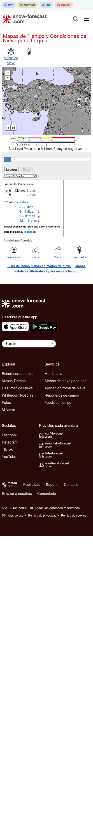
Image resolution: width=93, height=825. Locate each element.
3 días (31, 190)
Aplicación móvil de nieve (65, 388)
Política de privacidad (42, 515)
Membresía (53, 373)
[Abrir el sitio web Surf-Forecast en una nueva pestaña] (9, 5)
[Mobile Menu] (86, 19)
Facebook (10, 434)
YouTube (9, 456)
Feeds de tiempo (57, 402)
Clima (57, 257)
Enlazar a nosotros (17, 493)
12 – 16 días (28, 220)
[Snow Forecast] (23, 18)
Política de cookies (73, 515)
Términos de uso (12, 515)
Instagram (10, 442)
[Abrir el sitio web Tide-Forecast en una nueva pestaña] (46, 5)
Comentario (46, 493)
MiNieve (8, 409)
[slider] (7, 159)
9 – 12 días (27, 216)
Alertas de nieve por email (65, 380)
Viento (36, 257)
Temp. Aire (79, 257)
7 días (31, 195)
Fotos (6, 402)
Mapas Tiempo (14, 380)
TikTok (7, 449)
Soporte (52, 484)
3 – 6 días (26, 207)
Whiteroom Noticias (17, 395)
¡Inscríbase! (30, 231)
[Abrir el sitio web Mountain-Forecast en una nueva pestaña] (27, 5)
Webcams (14, 257)
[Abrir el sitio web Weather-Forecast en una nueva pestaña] (64, 5)
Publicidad (31, 484)
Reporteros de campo (61, 395)
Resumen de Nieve (17, 388)
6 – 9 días (26, 211)
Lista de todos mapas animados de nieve (39, 266)
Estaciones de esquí (18, 373)
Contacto (71, 484)
